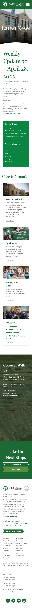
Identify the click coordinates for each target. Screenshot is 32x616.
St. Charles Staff (9, 81)
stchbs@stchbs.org (10, 396)
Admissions (19, 551)
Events (6, 150)
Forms (5, 553)
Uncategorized (9, 159)
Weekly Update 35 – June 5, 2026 (14, 136)
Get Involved (7, 558)
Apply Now (16, 469)
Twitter (13, 601)
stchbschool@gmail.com (13, 114)
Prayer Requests (9, 128)
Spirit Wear (11, 243)
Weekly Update (9, 161)
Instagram (24, 601)
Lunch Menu (7, 546)
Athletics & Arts (9, 148)
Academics (19, 546)
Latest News (7, 555)
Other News (8, 156)
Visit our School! (14, 199)
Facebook (8, 601)
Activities (19, 548)
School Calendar (8, 543)
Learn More (10, 221)
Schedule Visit (16, 464)
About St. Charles (21, 543)
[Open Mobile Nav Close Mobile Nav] (27, 4)
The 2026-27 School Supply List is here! (15, 133)
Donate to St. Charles (12, 284)
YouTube (19, 601)
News (23, 81)
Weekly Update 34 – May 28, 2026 (14, 139)
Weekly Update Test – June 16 (13, 131)
